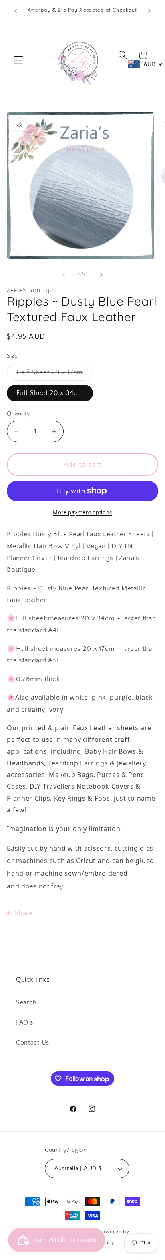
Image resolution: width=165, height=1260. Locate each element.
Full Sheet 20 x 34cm (49, 393)
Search (26, 1002)
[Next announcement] (149, 11)
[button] (18, 60)
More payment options (82, 512)
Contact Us (32, 1042)
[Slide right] (101, 275)
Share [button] (23, 913)
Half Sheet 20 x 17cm (54, 374)
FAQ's (24, 1022)
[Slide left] (63, 275)
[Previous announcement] (15, 11)
